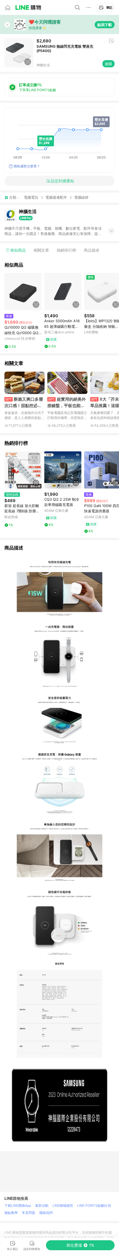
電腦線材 (81, 197)
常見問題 (28, 1213)
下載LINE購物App (17, 1205)
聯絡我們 (46, 1213)
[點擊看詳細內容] (23, 291)
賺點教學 (11, 1213)
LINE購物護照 (63, 1205)
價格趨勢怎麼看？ (27, 166)
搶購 (108, 64)
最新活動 (41, 1205)
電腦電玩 (31, 197)
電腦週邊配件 (56, 197)
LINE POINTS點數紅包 (94, 1205)
